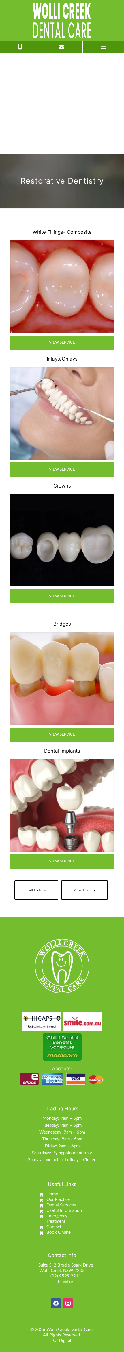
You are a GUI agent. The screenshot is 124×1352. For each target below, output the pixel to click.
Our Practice (58, 1199)
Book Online (58, 1232)
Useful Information (64, 1210)
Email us (66, 1281)
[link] (62, 286)
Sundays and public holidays (54, 1160)
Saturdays (41, 1153)
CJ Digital (62, 1340)
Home (52, 1194)
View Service (62, 342)
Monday (50, 1118)
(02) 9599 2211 (65, 1276)
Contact (53, 1227)
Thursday (50, 1139)
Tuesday (50, 1125)
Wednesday (50, 1132)
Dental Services (61, 1205)
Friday (50, 1146)
